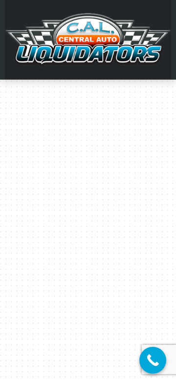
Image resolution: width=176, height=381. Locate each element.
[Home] (88, 39)
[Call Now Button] (152, 360)
